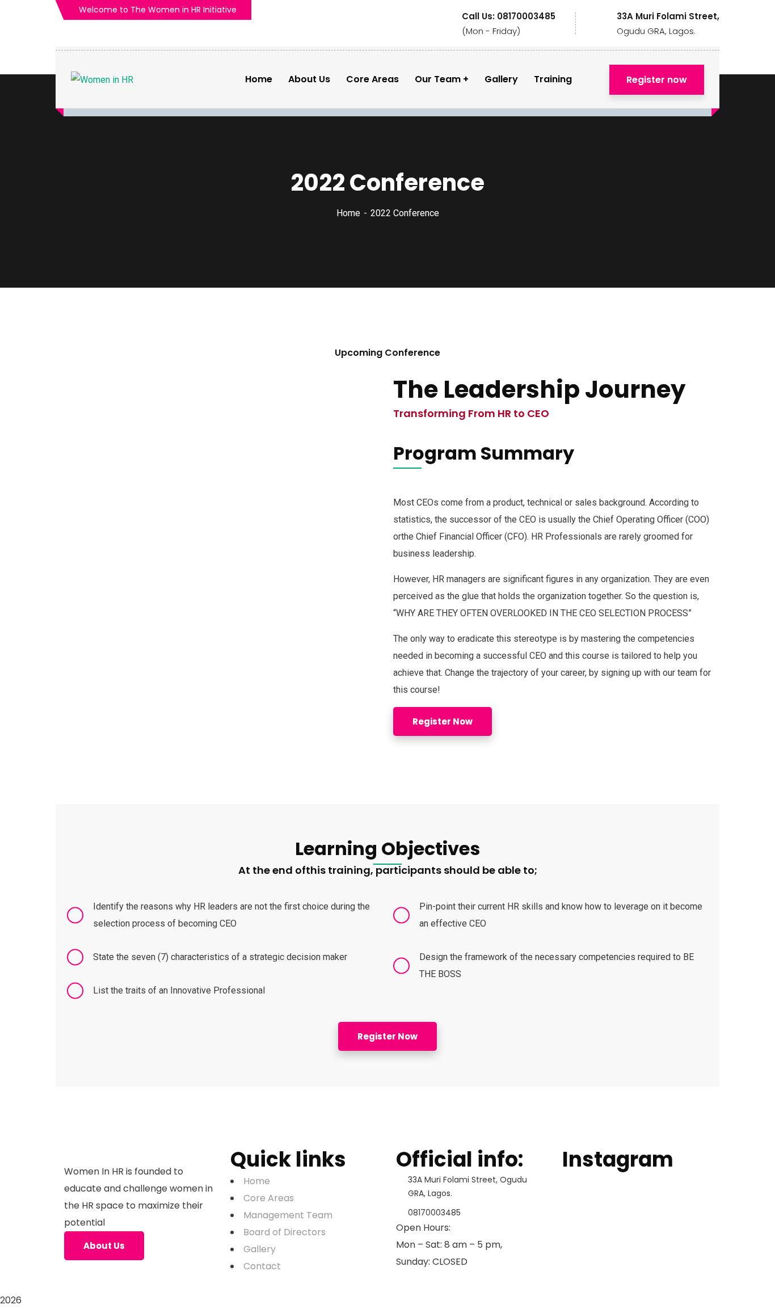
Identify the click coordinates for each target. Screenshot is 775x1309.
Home (348, 213)
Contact (262, 1266)
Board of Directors (284, 1232)
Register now (656, 79)
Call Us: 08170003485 (508, 16)
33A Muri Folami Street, (668, 16)
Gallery (259, 1249)
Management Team (287, 1215)
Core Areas (268, 1198)
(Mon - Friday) (491, 31)
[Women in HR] (102, 80)
